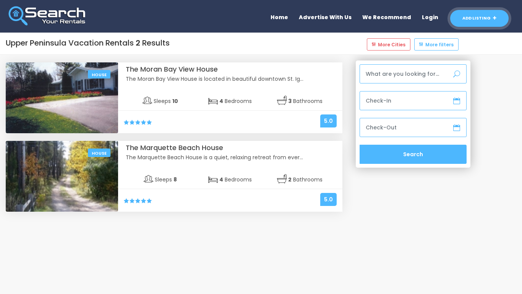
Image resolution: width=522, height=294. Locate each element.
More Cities (391, 44)
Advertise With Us (325, 17)
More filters (439, 44)
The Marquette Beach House (174, 147)
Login (430, 17)
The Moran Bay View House (172, 69)
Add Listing (476, 18)
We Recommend (386, 17)
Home (279, 17)
